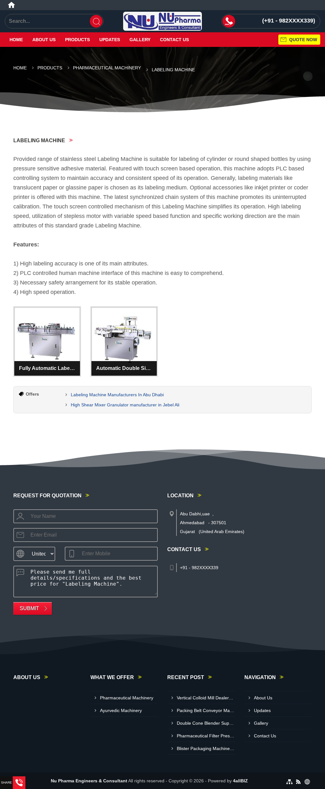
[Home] (11, 5)
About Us (44, 39)
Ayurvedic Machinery (121, 710)
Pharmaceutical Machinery (107, 67)
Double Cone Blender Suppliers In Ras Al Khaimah (206, 723)
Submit (29, 608)
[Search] (96, 21)
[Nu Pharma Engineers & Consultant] (162, 21)
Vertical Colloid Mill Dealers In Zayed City (206, 697)
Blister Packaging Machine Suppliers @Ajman (206, 748)
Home (16, 39)
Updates (109, 39)
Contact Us (174, 39)
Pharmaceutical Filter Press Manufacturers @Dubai (206, 735)
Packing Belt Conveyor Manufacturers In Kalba (206, 710)
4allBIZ (240, 780)
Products (77, 39)
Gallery (139, 39)
